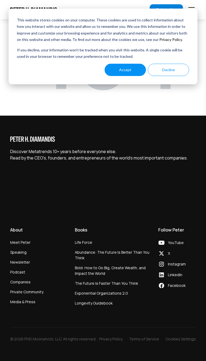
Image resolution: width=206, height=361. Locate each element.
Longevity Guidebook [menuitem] (94, 303)
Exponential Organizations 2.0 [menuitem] (101, 293)
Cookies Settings (180, 338)
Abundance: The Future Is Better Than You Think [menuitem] (112, 255)
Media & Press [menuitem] (22, 301)
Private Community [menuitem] (26, 291)
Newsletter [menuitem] (20, 262)
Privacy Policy (170, 39)
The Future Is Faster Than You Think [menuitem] (106, 283)
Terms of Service (144, 338)
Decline (168, 69)
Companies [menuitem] (20, 281)
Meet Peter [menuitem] (20, 242)
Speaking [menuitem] (18, 252)
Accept (125, 69)
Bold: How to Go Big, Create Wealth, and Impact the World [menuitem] (110, 270)
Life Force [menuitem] (83, 242)
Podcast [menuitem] (17, 272)
